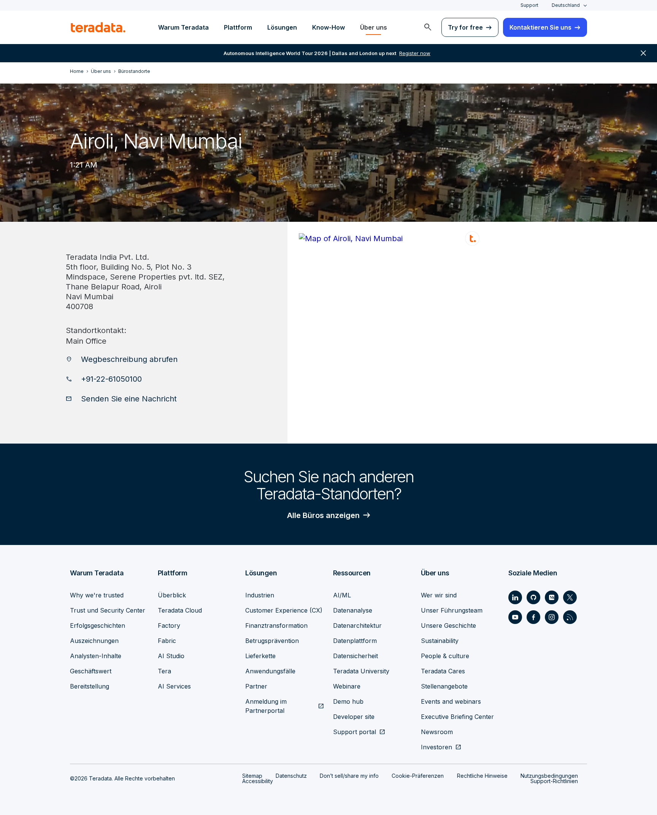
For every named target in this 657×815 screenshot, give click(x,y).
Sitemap (252, 775)
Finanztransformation (276, 625)
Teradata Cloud (180, 610)
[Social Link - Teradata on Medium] (552, 597)
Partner (256, 686)
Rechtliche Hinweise (482, 775)
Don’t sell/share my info (349, 775)
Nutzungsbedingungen (549, 775)
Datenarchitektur (357, 625)
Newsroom (437, 732)
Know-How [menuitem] (328, 27)
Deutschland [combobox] (566, 5)
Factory (169, 625)
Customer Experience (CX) (283, 610)
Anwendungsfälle (270, 671)
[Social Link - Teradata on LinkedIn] (515, 597)
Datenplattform (355, 640)
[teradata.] (98, 27)
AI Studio (171, 656)
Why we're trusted (97, 595)
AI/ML (342, 595)
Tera (164, 671)
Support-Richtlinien (554, 781)
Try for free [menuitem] (465, 27)
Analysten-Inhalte (95, 656)
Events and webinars (451, 701)
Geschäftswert (90, 671)
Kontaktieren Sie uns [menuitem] (540, 27)
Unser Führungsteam (451, 610)
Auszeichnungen (94, 640)
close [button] (643, 53)
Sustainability (440, 640)
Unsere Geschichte (448, 625)
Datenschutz (291, 775)
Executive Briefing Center (457, 716)
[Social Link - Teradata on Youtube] (515, 617)
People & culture (445, 656)
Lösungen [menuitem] (282, 27)
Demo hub (348, 701)
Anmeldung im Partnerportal (266, 706)
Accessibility (257, 781)
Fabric (167, 640)
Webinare (346, 686)
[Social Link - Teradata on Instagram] (552, 617)
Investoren (436, 747)
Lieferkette (260, 656)
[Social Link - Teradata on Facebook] (533, 617)
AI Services (174, 686)
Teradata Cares (443, 671)
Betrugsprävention (272, 640)
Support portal (354, 732)
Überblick (172, 595)
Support (529, 5)
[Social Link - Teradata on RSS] (570, 617)
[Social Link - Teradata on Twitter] (570, 597)
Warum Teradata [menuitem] (183, 27)
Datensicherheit (355, 656)
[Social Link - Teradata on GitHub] (533, 597)
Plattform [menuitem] (238, 27)
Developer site (354, 716)
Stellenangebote (444, 686)
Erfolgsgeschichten (97, 625)
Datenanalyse (352, 610)
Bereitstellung (89, 686)
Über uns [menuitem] (373, 27)
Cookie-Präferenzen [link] (418, 775)
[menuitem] (428, 27)
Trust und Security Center (107, 610)
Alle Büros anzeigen (323, 515)
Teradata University (361, 671)
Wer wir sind (439, 595)
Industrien (259, 595)
